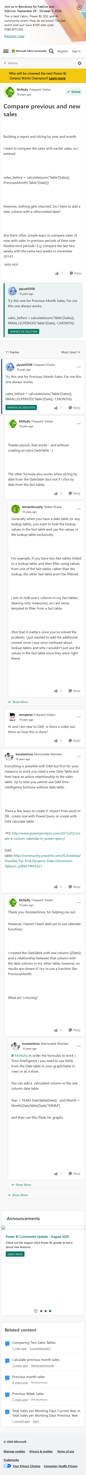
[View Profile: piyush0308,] (12, 291)
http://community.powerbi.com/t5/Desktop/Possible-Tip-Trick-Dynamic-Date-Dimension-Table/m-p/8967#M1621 (43, 860)
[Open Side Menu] (6, 51)
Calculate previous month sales (36, 1359)
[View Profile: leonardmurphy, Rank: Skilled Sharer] (15, 509)
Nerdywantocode (42, 1365)
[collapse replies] (43, 361)
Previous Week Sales (28, 1393)
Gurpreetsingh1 (40, 1348)
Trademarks (11, 1460)
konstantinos (24, 754)
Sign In (76, 51)
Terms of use (65, 1451)
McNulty (22, 89)
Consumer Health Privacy (61, 1466)
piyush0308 (27, 289)
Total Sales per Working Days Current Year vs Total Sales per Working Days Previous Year (46, 1413)
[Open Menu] (80, 63)
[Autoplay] (35, 1311)
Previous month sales (28, 1377)
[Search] (51, 51)
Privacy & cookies (41, 1451)
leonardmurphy (32, 507)
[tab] (41, 1311)
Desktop (12, 63)
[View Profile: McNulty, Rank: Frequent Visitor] (9, 91)
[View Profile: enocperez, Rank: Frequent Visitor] (12, 716)
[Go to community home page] (29, 51)
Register (63, 51)
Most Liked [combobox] (70, 352)
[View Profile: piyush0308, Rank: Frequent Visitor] (10, 367)
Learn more (57, 78)
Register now (14, 36)
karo (36, 1421)
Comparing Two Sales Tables (34, 1342)
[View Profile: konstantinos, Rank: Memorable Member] (9, 756)
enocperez (26, 714)
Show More (20, 702)
